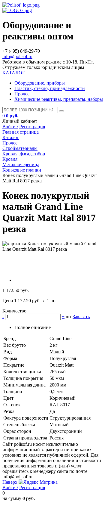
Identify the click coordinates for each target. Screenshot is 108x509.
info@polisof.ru (17, 56)
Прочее (21, 93)
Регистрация (32, 126)
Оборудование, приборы (39, 82)
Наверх (9, 482)
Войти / (10, 126)
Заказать (81, 316)
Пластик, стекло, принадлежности (49, 88)
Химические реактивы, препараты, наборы (58, 99)
